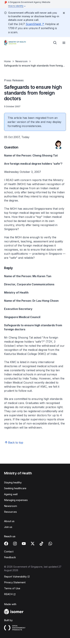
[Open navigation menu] (64, 43)
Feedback (10, 557)
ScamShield (33, 24)
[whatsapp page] (50, 544)
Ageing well (11, 494)
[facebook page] (6, 544)
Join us (8, 527)
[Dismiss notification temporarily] (64, 13)
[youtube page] (24, 544)
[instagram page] (15, 544)
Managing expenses (16, 500)
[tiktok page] (41, 544)
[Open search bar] (55, 43)
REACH (8, 594)
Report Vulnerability (15, 576)
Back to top (15, 442)
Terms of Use (12, 588)
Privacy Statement (14, 582)
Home (7, 61)
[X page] (33, 544)
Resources (10, 511)
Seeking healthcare (15, 488)
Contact (8, 551)
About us (9, 521)
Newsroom (21, 61)
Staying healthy (13, 482)
